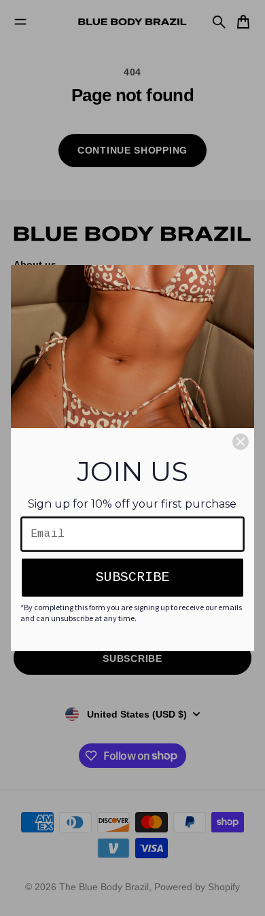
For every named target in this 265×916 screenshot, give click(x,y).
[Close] (240, 442)
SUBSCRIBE (132, 577)
